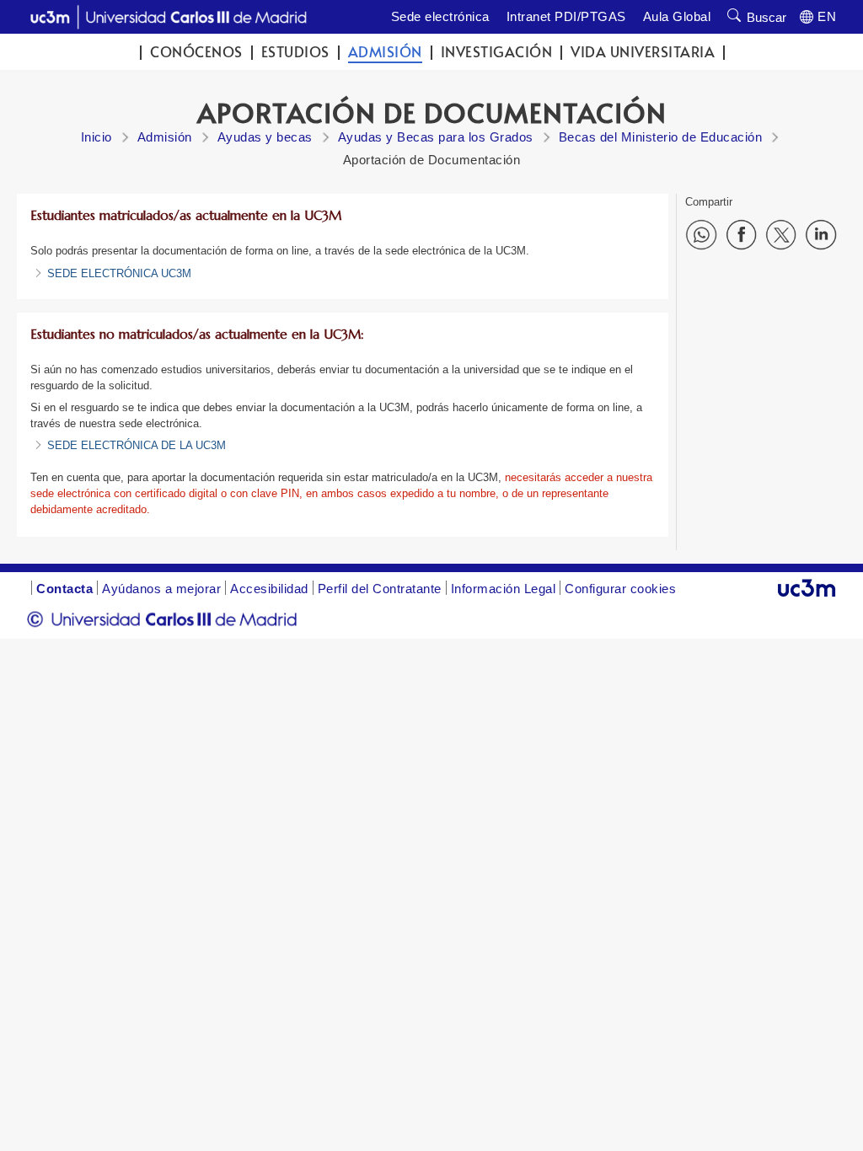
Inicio (96, 137)
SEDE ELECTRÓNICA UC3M (119, 273)
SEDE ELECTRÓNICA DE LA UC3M (136, 445)
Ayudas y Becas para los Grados (435, 137)
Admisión (385, 52)
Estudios (295, 52)
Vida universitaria (643, 52)
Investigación (497, 52)
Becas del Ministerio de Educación (661, 137)
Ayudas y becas (265, 137)
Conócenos (196, 52)
